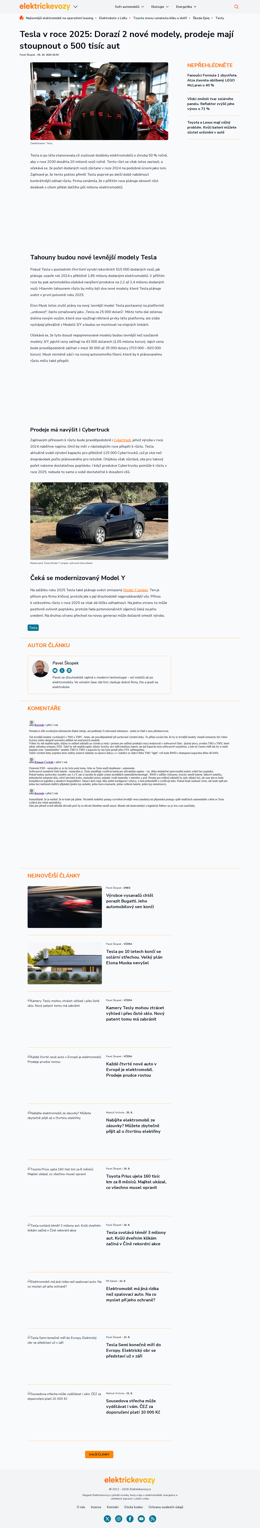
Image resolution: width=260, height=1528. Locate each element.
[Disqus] (130, 763)
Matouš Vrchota (115, 1112)
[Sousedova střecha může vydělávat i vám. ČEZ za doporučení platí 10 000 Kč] (65, 1412)
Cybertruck (122, 440)
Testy (219, 18)
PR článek (111, 1281)
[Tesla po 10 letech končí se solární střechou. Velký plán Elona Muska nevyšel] (65, 963)
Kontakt (113, 1507)
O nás (81, 1507)
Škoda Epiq (201, 18)
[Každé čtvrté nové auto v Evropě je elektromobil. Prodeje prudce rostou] (65, 1076)
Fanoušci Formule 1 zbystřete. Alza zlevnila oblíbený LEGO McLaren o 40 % (212, 80)
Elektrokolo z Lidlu (113, 18)
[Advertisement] (99, 219)
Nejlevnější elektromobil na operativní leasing (59, 18)
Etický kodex (133, 1507)
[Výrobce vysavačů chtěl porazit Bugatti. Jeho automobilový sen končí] (65, 907)
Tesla (33, 628)
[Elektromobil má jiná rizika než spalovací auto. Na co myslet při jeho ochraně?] (65, 1300)
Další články (99, 1454)
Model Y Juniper (135, 590)
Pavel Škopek (27, 54)
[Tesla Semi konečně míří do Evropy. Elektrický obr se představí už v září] (65, 1356)
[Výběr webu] (75, 6)
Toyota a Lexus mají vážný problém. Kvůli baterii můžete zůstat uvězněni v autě (211, 127)
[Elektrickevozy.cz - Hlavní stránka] (45, 6)
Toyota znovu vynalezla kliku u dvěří (160, 18)
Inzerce (96, 1507)
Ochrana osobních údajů (166, 1507)
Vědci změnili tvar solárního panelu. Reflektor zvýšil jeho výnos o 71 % (210, 103)
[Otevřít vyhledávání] (236, 7)
